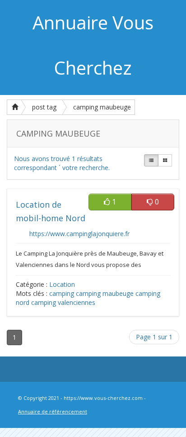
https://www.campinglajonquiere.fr (79, 233)
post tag (44, 107)
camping (61, 293)
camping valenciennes (63, 302)
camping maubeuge (102, 107)
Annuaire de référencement (52, 411)
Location (62, 284)
